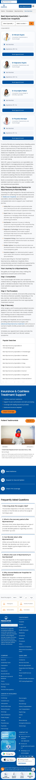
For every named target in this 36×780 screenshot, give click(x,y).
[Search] (31, 23)
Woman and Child (24, 662)
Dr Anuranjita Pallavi (19, 91)
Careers (3, 668)
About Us (3, 660)
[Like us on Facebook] (20, 756)
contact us (22, 660)
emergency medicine (25, 723)
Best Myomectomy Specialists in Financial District (17, 378)
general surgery (5, 709)
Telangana (10, 603)
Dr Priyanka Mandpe (19, 119)
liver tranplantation (24, 709)
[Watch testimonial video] (18, 435)
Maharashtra (10, 610)
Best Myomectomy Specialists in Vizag (14, 363)
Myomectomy (19, 11)
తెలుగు (14, 597)
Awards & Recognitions (7, 689)
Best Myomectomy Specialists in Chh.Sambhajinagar (12, 347)
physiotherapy (5, 723)
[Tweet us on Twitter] (23, 756)
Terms (2, 681)
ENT (20, 717)
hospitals (21, 622)
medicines (22, 633)
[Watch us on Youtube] (32, 756)
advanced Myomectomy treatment (13, 324)
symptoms (22, 635)
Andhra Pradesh (28, 603)
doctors (21, 624)
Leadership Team (6, 662)
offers (20, 644)
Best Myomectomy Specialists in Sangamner (16, 375)
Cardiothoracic (5, 701)
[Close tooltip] (33, 759)
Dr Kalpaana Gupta (19, 63)
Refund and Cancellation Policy (25, 650)
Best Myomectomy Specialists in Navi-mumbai (16, 367)
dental (21, 715)
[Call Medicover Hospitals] (2, 769)
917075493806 (25, 753)
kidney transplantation (25, 706)
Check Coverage (8, 412)
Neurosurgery (23, 698)
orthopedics (4, 703)
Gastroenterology (6, 706)
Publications (4, 665)
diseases (21, 638)
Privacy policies (5, 684)
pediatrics (21, 701)
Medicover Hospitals (9, 197)
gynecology (22, 726)
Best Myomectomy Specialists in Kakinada (15, 355)
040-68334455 (25, 741)
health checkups (23, 630)
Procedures (9, 11)
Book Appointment (25, 6)
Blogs (20, 675)
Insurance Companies (25, 647)
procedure (22, 641)
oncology (3, 712)
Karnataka (27, 610)
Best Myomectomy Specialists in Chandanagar (16, 352)
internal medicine (5, 715)
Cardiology (4, 698)
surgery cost (22, 627)
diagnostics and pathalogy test (26, 669)
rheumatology (23, 720)
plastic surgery (5, 717)
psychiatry (4, 726)
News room (4, 671)
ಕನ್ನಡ (31, 597)
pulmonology (4, 728)
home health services (25, 673)
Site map (3, 687)
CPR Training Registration (26, 681)
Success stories (5, 674)
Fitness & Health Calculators (26, 678)
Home (3, 11)
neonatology (22, 703)
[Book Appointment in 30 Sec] (33, 769)
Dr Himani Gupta (18, 35)
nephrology (22, 712)
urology (3, 720)
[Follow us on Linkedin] (26, 756)
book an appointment (25, 665)
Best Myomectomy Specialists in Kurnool (14, 371)
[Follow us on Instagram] (29, 756)
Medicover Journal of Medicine (7, 677)
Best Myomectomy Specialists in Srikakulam (15, 359)
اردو (26, 597)
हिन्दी (21, 597)
